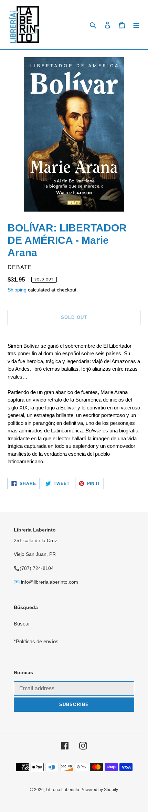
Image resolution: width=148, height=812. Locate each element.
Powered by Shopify (99, 789)
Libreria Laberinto (62, 789)
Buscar (22, 623)
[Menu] (136, 24)
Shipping (17, 289)
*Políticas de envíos (36, 641)
